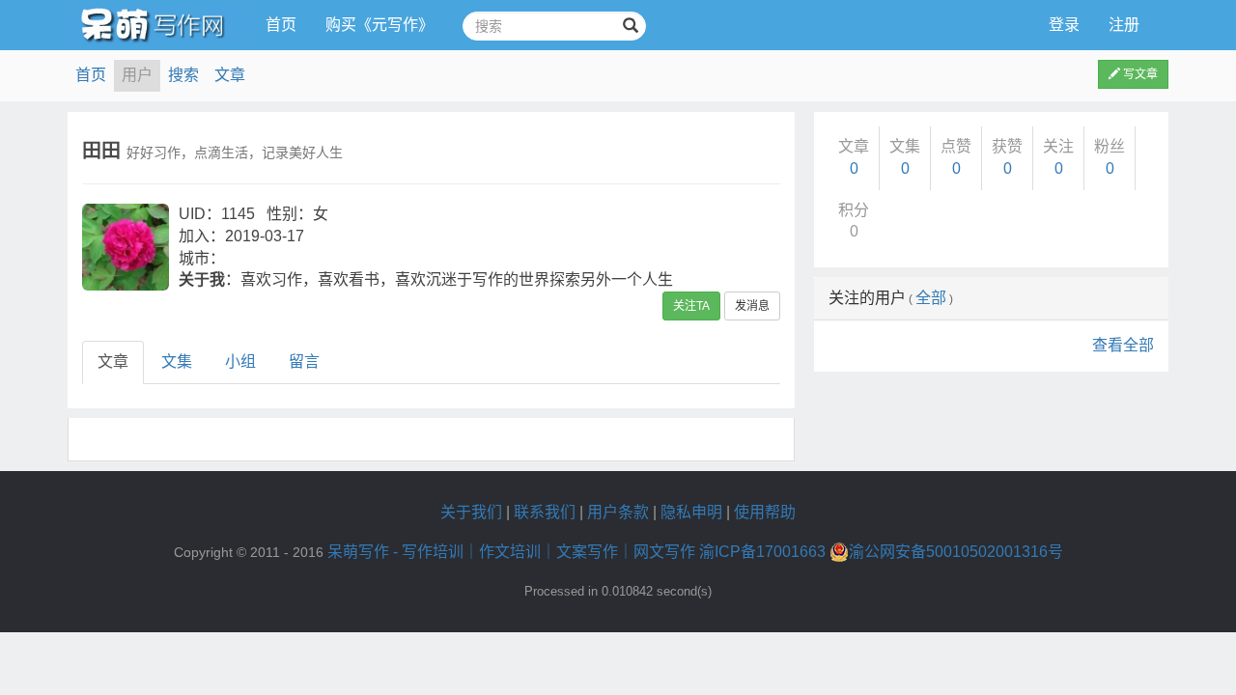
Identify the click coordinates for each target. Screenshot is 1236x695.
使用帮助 (765, 512)
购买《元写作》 (379, 24)
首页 (281, 24)
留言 (304, 361)
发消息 (752, 306)
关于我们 (471, 512)
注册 (1124, 24)
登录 (1064, 24)
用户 (137, 75)
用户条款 (618, 512)
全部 (930, 298)
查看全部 (1123, 345)
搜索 (183, 75)
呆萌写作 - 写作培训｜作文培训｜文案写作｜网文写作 (511, 551)
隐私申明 (691, 512)
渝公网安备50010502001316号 (956, 551)
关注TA (691, 306)
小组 (240, 361)
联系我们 (545, 512)
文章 (229, 75)
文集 (176, 361)
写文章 (1139, 74)
